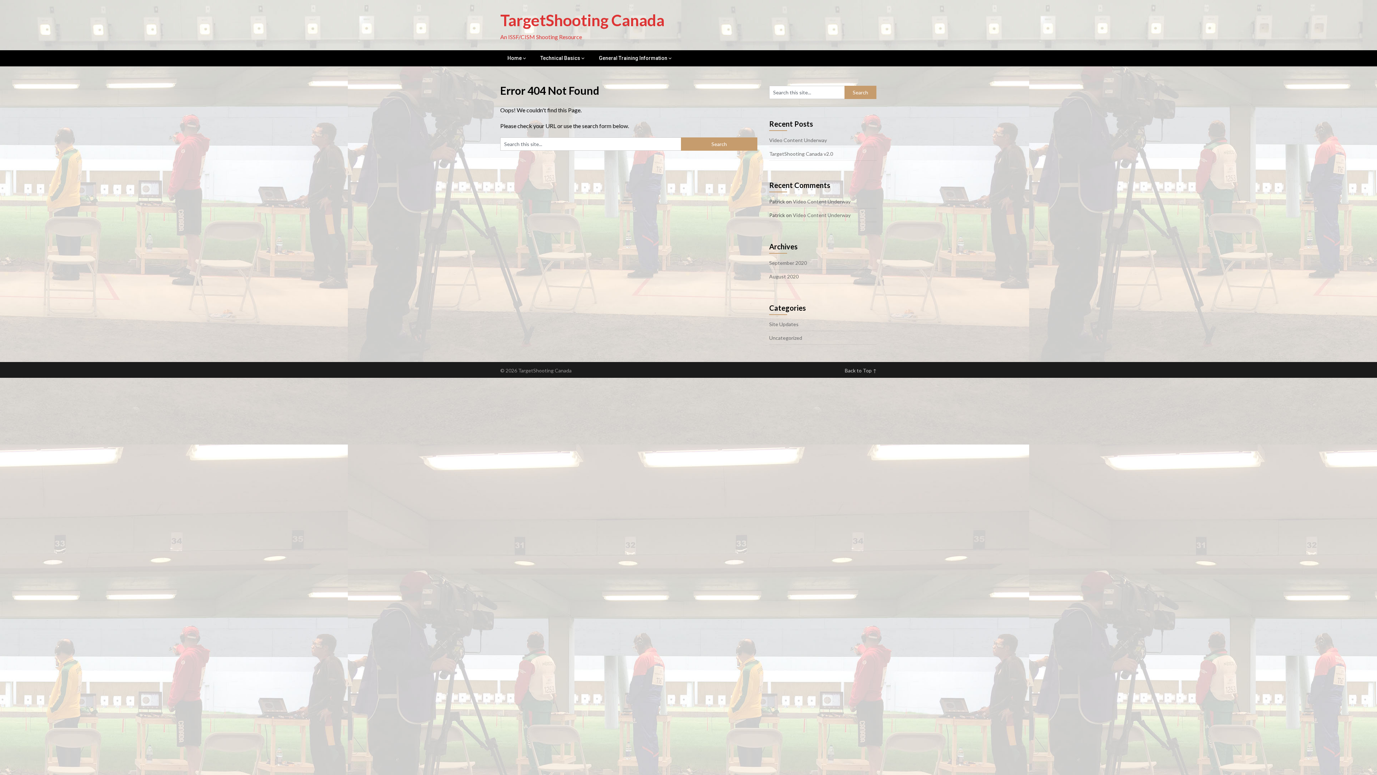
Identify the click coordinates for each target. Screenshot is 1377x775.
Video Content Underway (798, 140)
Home (514, 58)
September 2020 (788, 263)
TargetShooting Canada (582, 20)
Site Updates (784, 324)
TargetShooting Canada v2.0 (801, 154)
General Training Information (633, 58)
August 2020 (784, 276)
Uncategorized (785, 338)
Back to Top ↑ (861, 370)
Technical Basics (560, 58)
